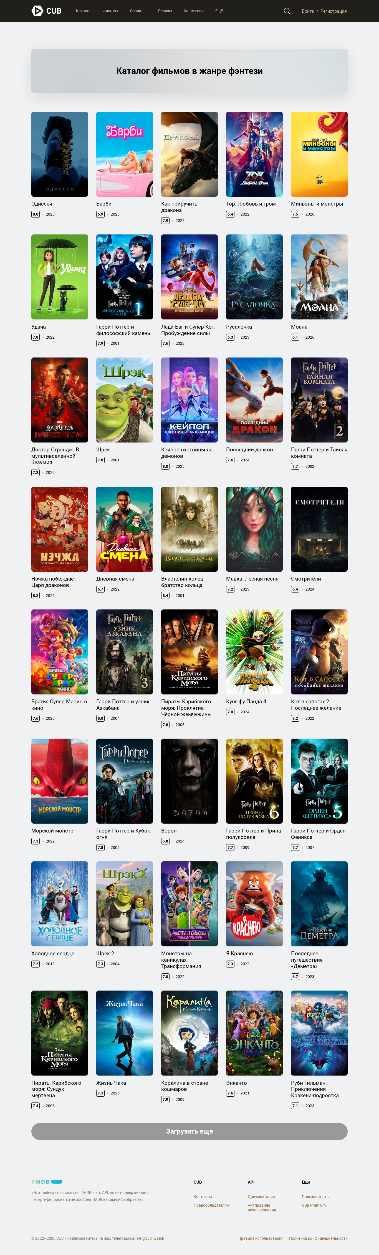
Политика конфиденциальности (318, 1238)
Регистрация (333, 11)
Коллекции (194, 11)
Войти (308, 11)
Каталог (83, 11)
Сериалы (138, 11)
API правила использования (262, 1207)
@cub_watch (153, 1238)
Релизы (165, 11)
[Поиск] (287, 11)
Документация (261, 1196)
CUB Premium (314, 1205)
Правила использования (261, 1238)
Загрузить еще (189, 1131)
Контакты (203, 1196)
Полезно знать (315, 1196)
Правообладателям (211, 1205)
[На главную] (46, 11)
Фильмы (110, 11)
